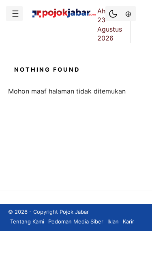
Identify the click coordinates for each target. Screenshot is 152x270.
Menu (14, 13)
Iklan (113, 221)
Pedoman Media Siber (75, 221)
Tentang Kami (27, 221)
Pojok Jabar (74, 211)
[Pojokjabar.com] (63, 17)
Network (127, 13)
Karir (128, 221)
